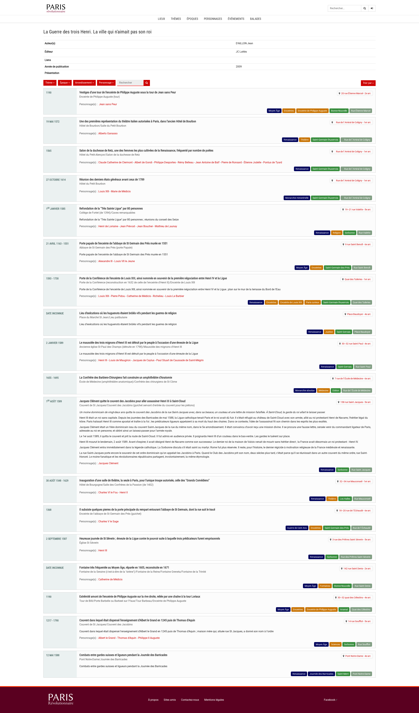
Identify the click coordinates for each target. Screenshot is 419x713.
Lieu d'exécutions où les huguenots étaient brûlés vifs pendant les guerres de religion (128, 313)
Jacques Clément (108, 463)
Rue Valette (364, 232)
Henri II (124, 492)
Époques (192, 18)
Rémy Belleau (185, 162)
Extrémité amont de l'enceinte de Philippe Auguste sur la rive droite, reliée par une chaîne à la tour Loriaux (139, 596)
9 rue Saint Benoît (354, 244)
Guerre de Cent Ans (297, 528)
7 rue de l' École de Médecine (349, 378)
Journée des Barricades (321, 674)
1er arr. (367, 122)
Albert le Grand (106, 637)
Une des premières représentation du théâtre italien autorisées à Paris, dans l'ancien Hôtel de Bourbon (137, 121)
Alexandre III (105, 261)
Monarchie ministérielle (297, 198)
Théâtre (305, 139)
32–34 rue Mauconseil (351, 481)
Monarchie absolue (305, 390)
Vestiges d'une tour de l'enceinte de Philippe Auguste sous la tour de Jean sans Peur (127, 92)
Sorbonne (350, 232)
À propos (153, 699)
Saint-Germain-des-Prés (338, 267)
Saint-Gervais (343, 332)
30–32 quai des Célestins (350, 597)
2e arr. (368, 93)
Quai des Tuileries (353, 279)
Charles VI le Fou (108, 492)
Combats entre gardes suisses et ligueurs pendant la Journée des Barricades (123, 655)
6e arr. (368, 244)
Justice (329, 332)
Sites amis (170, 699)
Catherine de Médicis (139, 296)
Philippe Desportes (165, 162)
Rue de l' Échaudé (361, 528)
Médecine (323, 390)
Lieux (161, 18)
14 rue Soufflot (355, 621)
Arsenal (344, 609)
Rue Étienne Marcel (360, 110)
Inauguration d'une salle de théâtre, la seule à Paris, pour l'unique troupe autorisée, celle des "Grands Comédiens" (144, 480)
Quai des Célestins (361, 609)
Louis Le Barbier (174, 296)
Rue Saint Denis (362, 586)
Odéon (335, 390)
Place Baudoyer (355, 314)
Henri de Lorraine (108, 226)
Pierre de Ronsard (231, 162)
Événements (236, 18)
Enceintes (289, 110)
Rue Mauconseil (362, 498)
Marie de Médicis (121, 191)
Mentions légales (214, 699)
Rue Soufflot (364, 644)
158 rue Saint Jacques (351, 402)
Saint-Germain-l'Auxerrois (325, 139)
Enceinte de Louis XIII (291, 302)
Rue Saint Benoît (362, 267)
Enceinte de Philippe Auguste (312, 110)
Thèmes (176, 18)
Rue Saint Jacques (361, 469)
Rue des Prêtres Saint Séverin (355, 557)
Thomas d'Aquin (126, 637)
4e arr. (368, 314)
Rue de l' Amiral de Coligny (348, 122)
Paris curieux (312, 302)
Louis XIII (103, 191)
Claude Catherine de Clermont (115, 162)
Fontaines (325, 586)
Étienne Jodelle (252, 162)
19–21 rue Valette (354, 209)
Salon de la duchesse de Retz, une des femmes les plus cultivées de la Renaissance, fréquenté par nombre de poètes (146, 150)
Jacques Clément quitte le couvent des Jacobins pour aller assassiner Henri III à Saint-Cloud (132, 401)
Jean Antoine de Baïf (207, 162)
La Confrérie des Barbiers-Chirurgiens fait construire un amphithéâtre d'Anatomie (125, 377)
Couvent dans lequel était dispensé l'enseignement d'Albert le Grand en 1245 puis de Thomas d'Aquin (137, 620)
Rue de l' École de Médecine (356, 390)
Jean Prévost (127, 226)
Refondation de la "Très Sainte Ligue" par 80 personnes (111, 208)
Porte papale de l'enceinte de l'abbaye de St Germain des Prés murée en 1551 (123, 243)
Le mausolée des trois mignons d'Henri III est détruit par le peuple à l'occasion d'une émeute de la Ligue (138, 342)
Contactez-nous (190, 699)
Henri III (102, 360)
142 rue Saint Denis (353, 568)
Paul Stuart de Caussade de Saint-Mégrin (180, 360)
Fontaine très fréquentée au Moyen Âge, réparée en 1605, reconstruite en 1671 (124, 567)
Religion (337, 232)
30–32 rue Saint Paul (352, 343)
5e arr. (368, 209)
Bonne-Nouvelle (339, 110)
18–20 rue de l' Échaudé (351, 510)
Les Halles (345, 498)
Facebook (329, 699)
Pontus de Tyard (272, 162)
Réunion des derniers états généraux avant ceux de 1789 (111, 179)
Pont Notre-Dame (354, 656)
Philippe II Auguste (149, 637)
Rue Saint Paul (363, 366)
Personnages (213, 18)
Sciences (335, 644)
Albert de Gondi (143, 162)
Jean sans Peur (107, 104)
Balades (255, 18)
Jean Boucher (145, 226)
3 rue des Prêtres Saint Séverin (347, 539)
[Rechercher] (364, 8)
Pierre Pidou (118, 296)
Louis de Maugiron (120, 360)
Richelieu (158, 296)
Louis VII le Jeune (124, 261)
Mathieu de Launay (166, 226)
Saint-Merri (343, 674)
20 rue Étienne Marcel (352, 93)
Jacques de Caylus (143, 360)
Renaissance (290, 139)
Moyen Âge (274, 110)
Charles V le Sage (108, 521)
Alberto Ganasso (108, 133)
